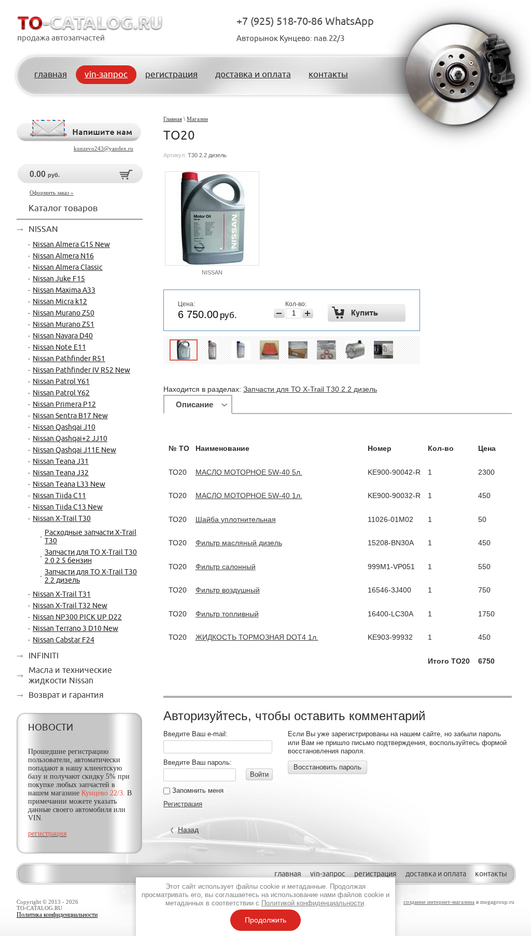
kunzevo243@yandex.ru (103, 148)
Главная (172, 119)
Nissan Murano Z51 (63, 324)
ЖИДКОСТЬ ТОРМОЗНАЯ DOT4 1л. (256, 637)
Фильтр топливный (227, 614)
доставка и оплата (436, 874)
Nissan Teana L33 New (69, 484)
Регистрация (182, 804)
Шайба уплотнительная (235, 519)
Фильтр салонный (225, 566)
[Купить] (367, 313)
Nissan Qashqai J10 (64, 427)
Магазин (197, 119)
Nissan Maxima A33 (64, 290)
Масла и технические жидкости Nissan (70, 675)
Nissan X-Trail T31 (62, 594)
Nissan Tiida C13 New (68, 507)
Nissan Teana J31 (61, 461)
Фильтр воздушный (227, 590)
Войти (259, 774)
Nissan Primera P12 (64, 404)
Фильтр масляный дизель (238, 543)
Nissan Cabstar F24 (63, 640)
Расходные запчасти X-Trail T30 (90, 537)
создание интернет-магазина (438, 902)
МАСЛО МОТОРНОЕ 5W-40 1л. (248, 495)
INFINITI (44, 656)
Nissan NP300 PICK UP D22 (77, 617)
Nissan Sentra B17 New (70, 416)
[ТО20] (183, 350)
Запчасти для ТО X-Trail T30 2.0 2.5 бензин (91, 557)
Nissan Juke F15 (59, 279)
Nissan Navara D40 (63, 336)
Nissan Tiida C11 (59, 496)
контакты (491, 874)
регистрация (375, 874)
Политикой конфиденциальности (312, 903)
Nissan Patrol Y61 (61, 382)
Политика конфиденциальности (57, 914)
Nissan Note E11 (59, 347)
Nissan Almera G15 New (71, 245)
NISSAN (212, 272)
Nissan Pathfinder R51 (69, 359)
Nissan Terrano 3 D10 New (75, 628)
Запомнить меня (196, 790)
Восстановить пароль (327, 767)
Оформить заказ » (52, 192)
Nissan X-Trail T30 (62, 518)
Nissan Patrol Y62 (61, 393)
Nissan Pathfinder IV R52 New (81, 370)
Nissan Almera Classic (68, 267)
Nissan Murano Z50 (63, 313)
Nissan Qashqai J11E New (74, 450)
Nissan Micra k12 (60, 302)
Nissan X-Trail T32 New (70, 606)
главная (287, 874)
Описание (194, 404)
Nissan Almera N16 (63, 256)
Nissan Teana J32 (61, 473)
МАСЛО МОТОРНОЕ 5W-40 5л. (248, 472)
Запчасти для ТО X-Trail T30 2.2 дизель (310, 389)
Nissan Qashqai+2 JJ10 (70, 439)
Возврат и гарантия (66, 695)
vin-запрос (327, 874)
